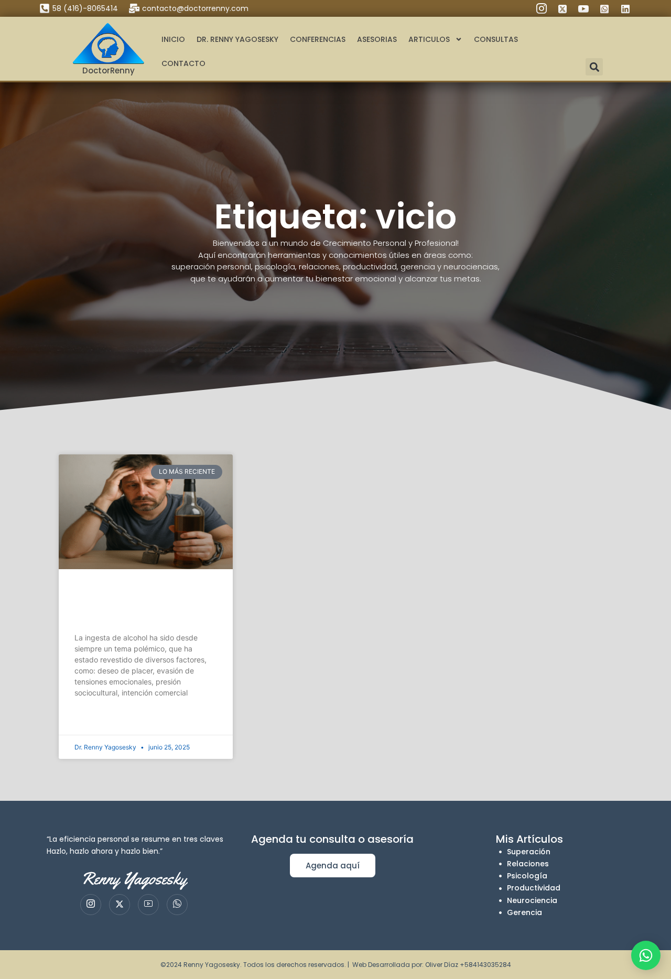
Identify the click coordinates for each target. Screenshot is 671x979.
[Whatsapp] (177, 904)
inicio (173, 39)
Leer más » (90, 718)
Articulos (429, 39)
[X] (119, 904)
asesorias (377, 39)
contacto (183, 63)
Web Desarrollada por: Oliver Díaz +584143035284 (431, 964)
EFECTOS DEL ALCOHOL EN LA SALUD (144, 604)
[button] (594, 66)
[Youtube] (148, 904)
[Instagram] (90, 904)
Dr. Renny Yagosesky (237, 39)
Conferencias (317, 39)
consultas (496, 39)
